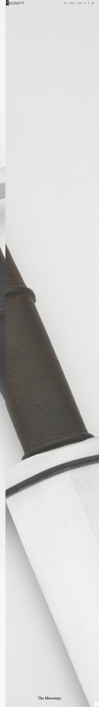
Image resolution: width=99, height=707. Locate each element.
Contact (79, 3)
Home (65, 3)
